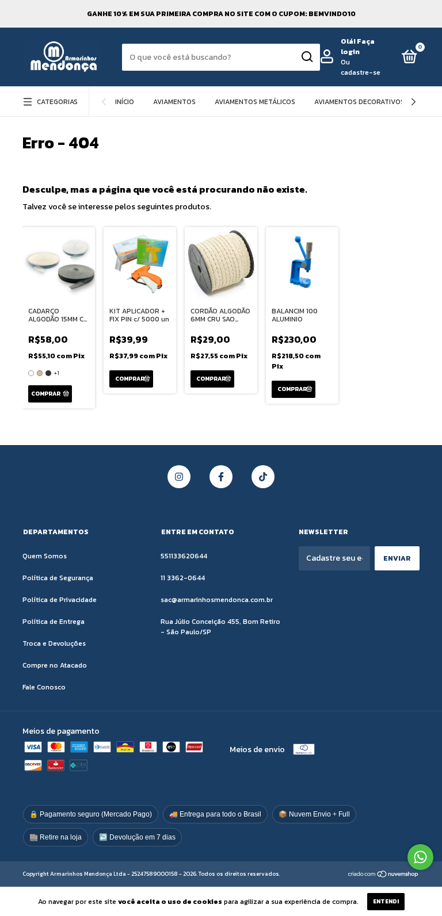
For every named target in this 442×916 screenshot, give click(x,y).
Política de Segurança (57, 578)
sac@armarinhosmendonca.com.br (217, 600)
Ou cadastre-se (360, 67)
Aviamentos (174, 102)
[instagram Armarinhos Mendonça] (178, 476)
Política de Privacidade (59, 600)
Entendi (386, 901)
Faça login (358, 46)
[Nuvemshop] (384, 875)
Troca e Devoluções (54, 643)
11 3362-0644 (183, 578)
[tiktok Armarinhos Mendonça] (263, 476)
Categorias (57, 102)
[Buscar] (306, 57)
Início (124, 102)
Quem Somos (44, 556)
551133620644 (184, 556)
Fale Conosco (44, 687)
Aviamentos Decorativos (359, 102)
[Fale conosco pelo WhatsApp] (420, 857)
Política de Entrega (53, 621)
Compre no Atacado (54, 665)
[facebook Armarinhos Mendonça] (221, 476)
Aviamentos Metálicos (255, 102)
